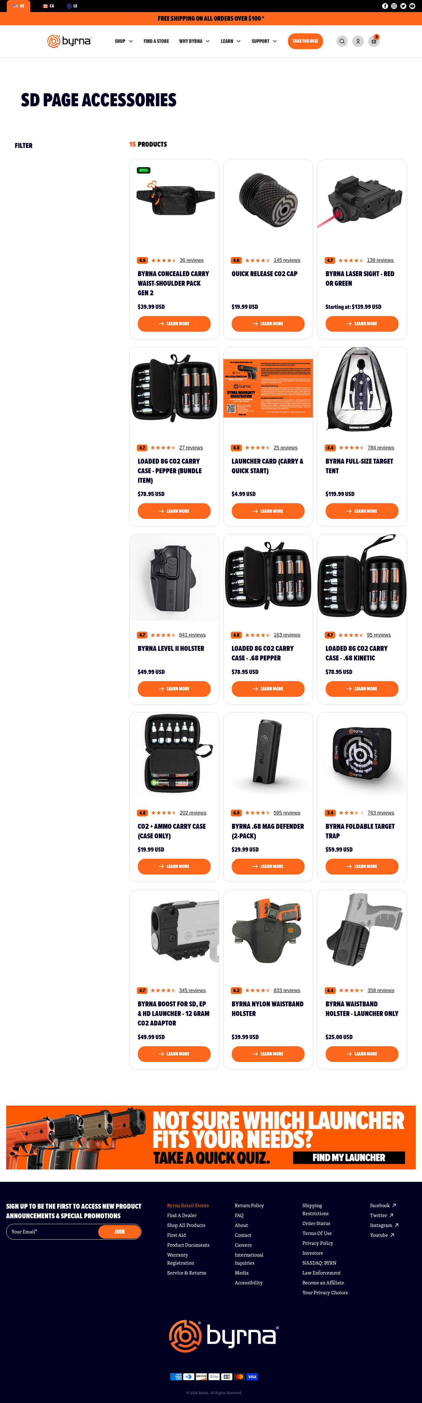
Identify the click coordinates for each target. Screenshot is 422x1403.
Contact (243, 1235)
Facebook (380, 1205)
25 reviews (286, 447)
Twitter (379, 1215)
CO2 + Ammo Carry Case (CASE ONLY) (172, 831)
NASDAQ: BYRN (319, 1262)
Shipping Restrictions (315, 1209)
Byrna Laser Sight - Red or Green (360, 279)
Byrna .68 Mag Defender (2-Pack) (268, 831)
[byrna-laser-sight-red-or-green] (362, 201)
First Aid (176, 1235)
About (241, 1225)
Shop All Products (186, 1225)
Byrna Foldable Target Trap (360, 831)
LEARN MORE (178, 323)
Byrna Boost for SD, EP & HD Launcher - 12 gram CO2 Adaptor (173, 1013)
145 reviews (287, 260)
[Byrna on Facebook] (385, 6)
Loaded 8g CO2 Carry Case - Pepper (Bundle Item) (170, 471)
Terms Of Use (317, 1233)
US (22, 6)
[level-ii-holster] (174, 575)
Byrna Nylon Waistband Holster (268, 1009)
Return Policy (249, 1205)
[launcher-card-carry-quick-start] (268, 388)
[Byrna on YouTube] (412, 6)
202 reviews (193, 812)
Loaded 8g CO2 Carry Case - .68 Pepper (263, 653)
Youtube (379, 1235)
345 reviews (192, 990)
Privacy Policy (317, 1243)
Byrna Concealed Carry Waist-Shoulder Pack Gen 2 (173, 283)
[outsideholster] (362, 931)
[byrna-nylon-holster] (268, 931)
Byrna (203, 1392)
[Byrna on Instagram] (394, 6)
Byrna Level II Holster (171, 649)
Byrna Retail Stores (188, 1205)
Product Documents (188, 1245)
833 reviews (287, 990)
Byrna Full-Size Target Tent (359, 466)
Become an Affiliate (323, 1282)
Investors (312, 1253)
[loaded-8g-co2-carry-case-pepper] (268, 575)
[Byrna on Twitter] (403, 6)
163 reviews (287, 635)
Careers (243, 1245)
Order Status (316, 1223)
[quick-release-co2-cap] (268, 201)
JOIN (119, 1231)
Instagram (381, 1225)
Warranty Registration (180, 1258)
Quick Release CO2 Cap (265, 274)
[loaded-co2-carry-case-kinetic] (362, 575)
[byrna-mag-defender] (268, 753)
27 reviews (191, 447)
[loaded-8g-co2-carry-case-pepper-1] (174, 388)
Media (242, 1272)
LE (75, 6)
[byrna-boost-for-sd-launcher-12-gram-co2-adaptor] (174, 931)
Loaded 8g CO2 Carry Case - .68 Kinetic (357, 653)
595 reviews (287, 812)
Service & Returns (186, 1272)
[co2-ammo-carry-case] (174, 753)
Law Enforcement (321, 1272)
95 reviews (379, 635)
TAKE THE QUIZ (305, 40)
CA (52, 6)
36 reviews (192, 260)
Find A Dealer (181, 1215)
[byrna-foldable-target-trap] (362, 753)
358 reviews (381, 990)
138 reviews (380, 260)
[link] (342, 41)
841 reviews (192, 635)
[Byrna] (224, 1339)
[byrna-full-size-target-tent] (362, 388)
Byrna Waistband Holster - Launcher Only (362, 1009)
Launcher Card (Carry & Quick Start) (267, 466)
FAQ (239, 1215)
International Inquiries (249, 1258)
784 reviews (381, 447)
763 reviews (381, 812)
